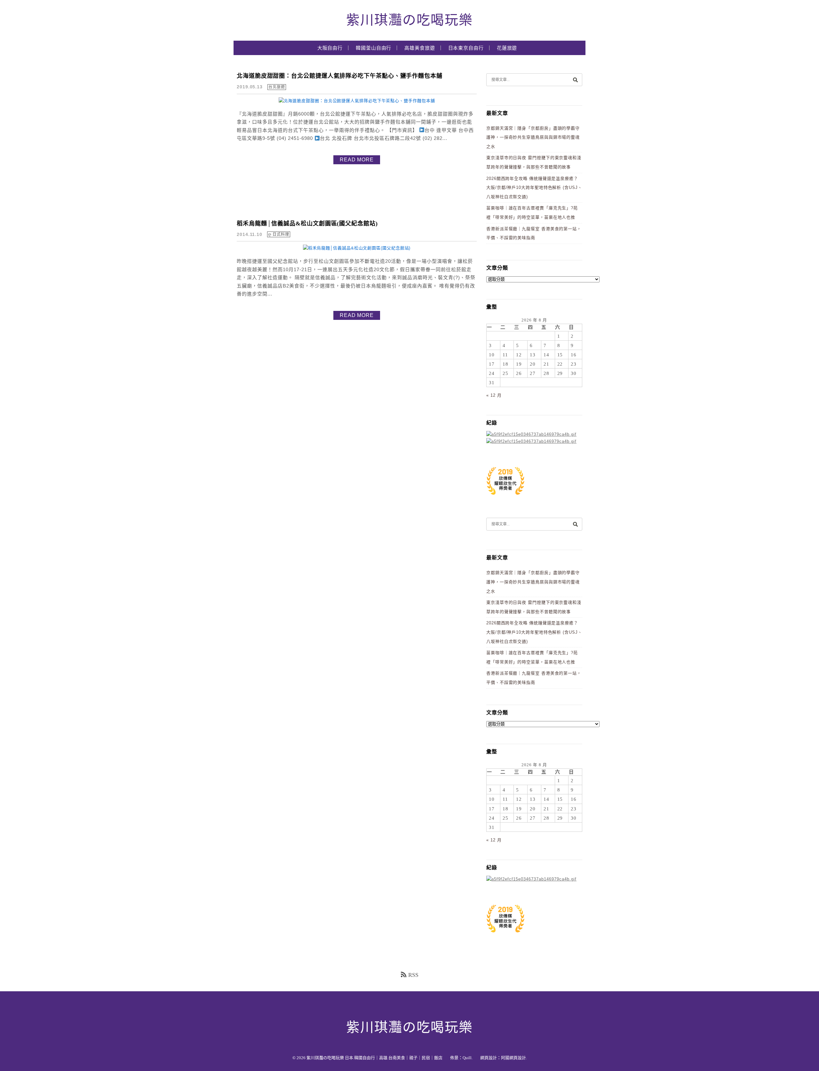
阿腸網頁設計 (513, 1057)
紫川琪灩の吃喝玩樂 (409, 20)
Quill (467, 1057)
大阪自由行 (330, 48)
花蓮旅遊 (507, 48)
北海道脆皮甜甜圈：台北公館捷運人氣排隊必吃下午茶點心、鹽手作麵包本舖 (339, 76)
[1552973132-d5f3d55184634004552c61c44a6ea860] (505, 498)
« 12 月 (493, 395)
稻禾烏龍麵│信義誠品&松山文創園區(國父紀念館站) (307, 223)
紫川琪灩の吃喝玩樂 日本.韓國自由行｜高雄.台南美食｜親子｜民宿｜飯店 (374, 1057)
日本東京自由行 (466, 48)
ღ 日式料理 (278, 234)
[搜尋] (575, 79)
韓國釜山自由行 (373, 48)
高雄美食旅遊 (419, 48)
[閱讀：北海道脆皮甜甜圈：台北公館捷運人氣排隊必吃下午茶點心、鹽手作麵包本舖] (357, 100)
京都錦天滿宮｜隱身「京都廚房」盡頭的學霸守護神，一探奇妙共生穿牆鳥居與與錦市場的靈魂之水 (533, 137)
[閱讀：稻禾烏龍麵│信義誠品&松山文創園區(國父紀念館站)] (357, 248)
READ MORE (357, 159)
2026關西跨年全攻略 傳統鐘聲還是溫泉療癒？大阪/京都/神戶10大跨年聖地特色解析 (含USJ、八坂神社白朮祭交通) (534, 187)
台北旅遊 (276, 87)
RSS (413, 975)
